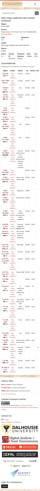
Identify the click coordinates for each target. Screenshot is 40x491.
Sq (2, 56)
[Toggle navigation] (35, 4)
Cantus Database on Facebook (11, 422)
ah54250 (11, 59)
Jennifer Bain (6, 388)
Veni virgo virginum (12, 76)
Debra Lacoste (6, 384)
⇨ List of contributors (8, 394)
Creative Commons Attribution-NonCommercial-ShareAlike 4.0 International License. (19, 407)
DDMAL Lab (5, 391)
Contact (6, 420)
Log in (4, 486)
